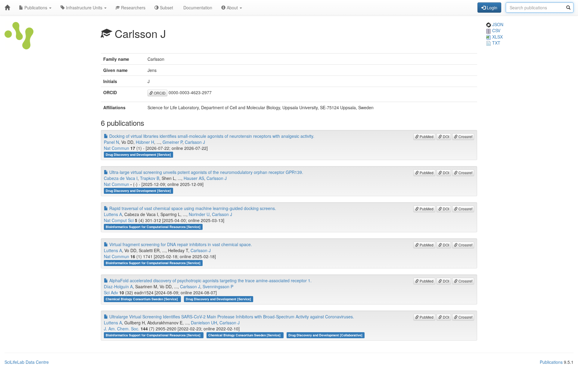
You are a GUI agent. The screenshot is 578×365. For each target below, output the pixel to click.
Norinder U (199, 214)
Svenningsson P (218, 286)
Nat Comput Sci (119, 220)
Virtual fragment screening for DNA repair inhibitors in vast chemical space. (180, 244)
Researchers (132, 8)
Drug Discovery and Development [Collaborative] (325, 335)
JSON (497, 24)
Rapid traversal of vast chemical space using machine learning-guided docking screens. (192, 208)
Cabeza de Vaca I (121, 178)
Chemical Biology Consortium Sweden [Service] (142, 299)
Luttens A (113, 214)
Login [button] (491, 8)
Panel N (111, 142)
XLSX (497, 37)
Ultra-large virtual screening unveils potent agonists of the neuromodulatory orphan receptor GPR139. (205, 172)
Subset (166, 8)
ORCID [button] (159, 92)
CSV (495, 30)
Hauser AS (194, 178)
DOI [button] (445, 136)
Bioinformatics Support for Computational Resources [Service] (153, 226)
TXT (495, 43)
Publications (35, 8)
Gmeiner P (172, 142)
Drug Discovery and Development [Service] (138, 154)
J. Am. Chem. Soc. (121, 329)
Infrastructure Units (84, 8)
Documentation (197, 8)
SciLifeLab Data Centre (27, 362)
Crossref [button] (465, 136)
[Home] (7, 7)
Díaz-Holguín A (118, 286)
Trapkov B (149, 178)
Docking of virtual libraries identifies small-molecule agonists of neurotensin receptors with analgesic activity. (211, 136)
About (232, 8)
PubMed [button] (426, 136)
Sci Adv (111, 292)
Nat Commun (116, 148)
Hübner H (145, 142)
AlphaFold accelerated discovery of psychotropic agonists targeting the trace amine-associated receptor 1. (210, 280)
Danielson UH (204, 323)
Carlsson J (195, 142)
